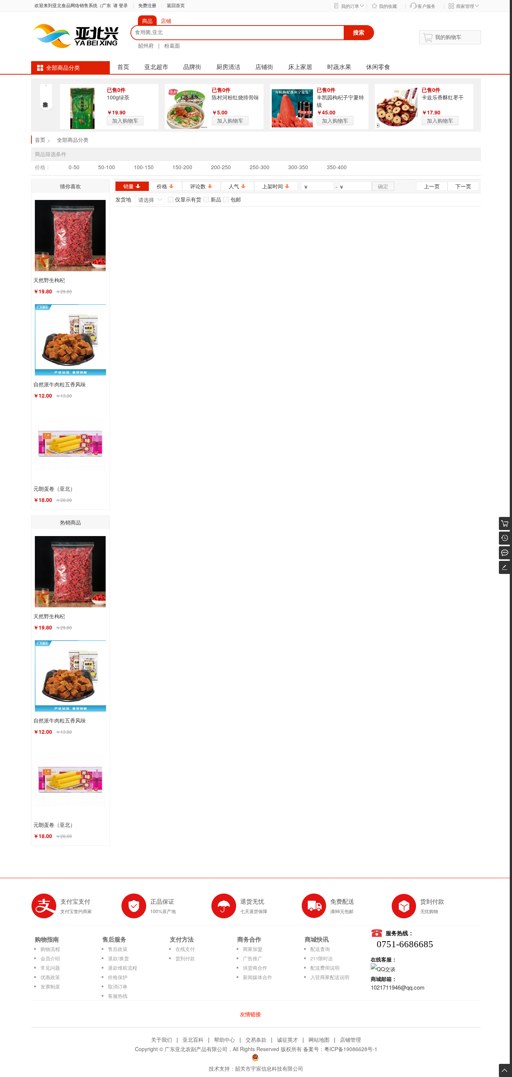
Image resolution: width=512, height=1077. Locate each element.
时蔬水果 (339, 67)
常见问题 (50, 967)
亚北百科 (193, 1039)
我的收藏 (388, 6)
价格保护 (117, 977)
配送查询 (320, 948)
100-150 (144, 167)
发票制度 (50, 986)
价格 (162, 186)
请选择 (146, 199)
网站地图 (318, 1039)
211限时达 (321, 958)
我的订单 (350, 6)
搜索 (358, 32)
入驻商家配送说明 (329, 977)
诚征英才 (287, 1039)
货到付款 (185, 958)
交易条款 (256, 1039)
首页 (123, 67)
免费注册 (147, 5)
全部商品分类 (63, 68)
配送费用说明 (325, 967)
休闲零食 (378, 67)
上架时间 (272, 186)
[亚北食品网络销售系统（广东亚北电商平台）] (76, 35)
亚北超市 (156, 67)
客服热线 (117, 995)
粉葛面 (172, 45)
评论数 (198, 186)
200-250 (221, 167)
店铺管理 (350, 1039)
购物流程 (50, 948)
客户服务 (427, 6)
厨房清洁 (228, 67)
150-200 (182, 167)
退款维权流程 (122, 967)
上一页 (432, 186)
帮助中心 (224, 1039)
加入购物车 (125, 120)
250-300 (259, 167)
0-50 (74, 167)
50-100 (106, 167)
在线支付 (185, 948)
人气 (234, 186)
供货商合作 (255, 967)
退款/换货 (118, 958)
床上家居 (300, 67)
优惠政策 (50, 977)
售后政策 (117, 948)
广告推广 (252, 958)
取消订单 (117, 986)
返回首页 (176, 5)
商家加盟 (252, 948)
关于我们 (161, 1039)
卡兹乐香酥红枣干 (443, 97)
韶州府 (146, 45)
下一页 (463, 186)
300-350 (298, 167)
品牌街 (192, 67)
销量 (128, 186)
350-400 (337, 167)
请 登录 (119, 5)
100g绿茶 (118, 97)
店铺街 (264, 67)
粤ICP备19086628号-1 (350, 1049)
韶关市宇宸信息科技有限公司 (269, 1068)
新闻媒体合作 (257, 977)
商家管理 (465, 6)
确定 (383, 186)
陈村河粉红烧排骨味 (235, 97)
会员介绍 (50, 958)
